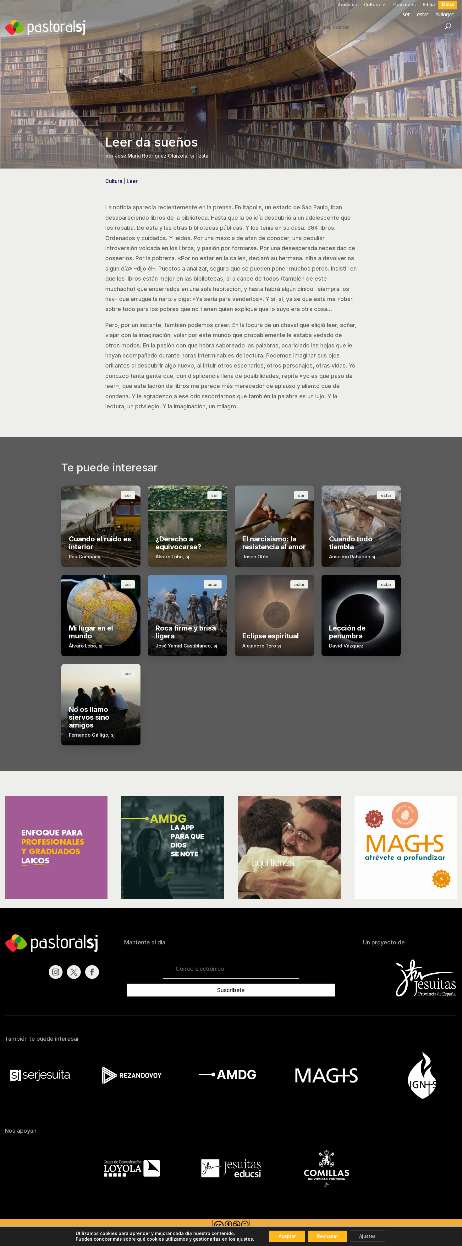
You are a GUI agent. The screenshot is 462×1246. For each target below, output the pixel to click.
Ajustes (367, 1236)
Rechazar (327, 1236)
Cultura (372, 5)
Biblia (429, 5)
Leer (132, 181)
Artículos (347, 5)
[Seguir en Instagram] (56, 972)
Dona (448, 4)
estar (423, 15)
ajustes (245, 1239)
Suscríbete (231, 990)
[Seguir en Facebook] (92, 972)
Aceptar (287, 1236)
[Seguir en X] (74, 972)
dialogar (445, 15)
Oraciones (404, 5)
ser (406, 15)
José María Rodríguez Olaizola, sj (154, 156)
